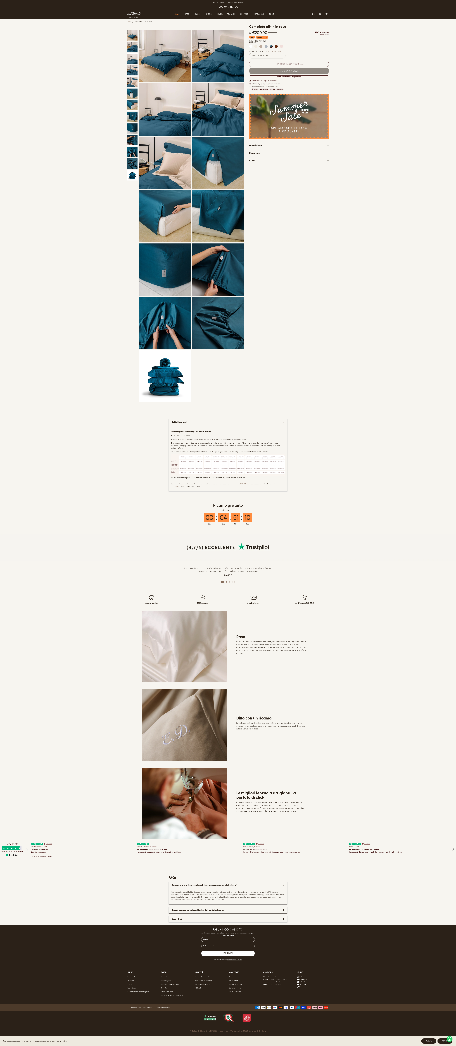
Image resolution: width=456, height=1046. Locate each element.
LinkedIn (302, 982)
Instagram (303, 977)
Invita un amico (167, 992)
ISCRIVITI (228, 953)
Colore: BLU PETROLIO (258, 41)
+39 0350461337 (277, 984)
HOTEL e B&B (259, 14)
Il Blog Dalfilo (200, 988)
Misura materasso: (256, 52)
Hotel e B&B (233, 981)
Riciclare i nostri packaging (138, 992)
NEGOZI (271, 14)
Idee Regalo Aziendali (170, 984)
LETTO (187, 14)
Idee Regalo (166, 981)
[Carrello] (326, 14)
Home (129, 22)
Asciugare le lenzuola (203, 981)
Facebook (303, 979)
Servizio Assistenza (134, 977)
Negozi (232, 977)
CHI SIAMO (244, 14)
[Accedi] (320, 14)
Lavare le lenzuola (202, 977)
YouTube (302, 984)
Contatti (130, 981)
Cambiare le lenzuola (203, 984)
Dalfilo (149, 1007)
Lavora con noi (235, 988)
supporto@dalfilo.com (242, 484)
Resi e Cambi (132, 988)
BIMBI (219, 14)
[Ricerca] (313, 14)
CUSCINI (198, 14)
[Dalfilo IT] (134, 14)
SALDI (177, 14)
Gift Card (165, 988)
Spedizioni (131, 984)
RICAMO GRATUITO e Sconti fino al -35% (228, 3)
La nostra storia (167, 977)
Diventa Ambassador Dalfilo (172, 995)
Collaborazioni (235, 992)
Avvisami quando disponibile (289, 77)
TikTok (301, 987)
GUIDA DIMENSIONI (274, 52)
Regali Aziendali (235, 984)
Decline (429, 1041)
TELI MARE (231, 14)
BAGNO (209, 14)
